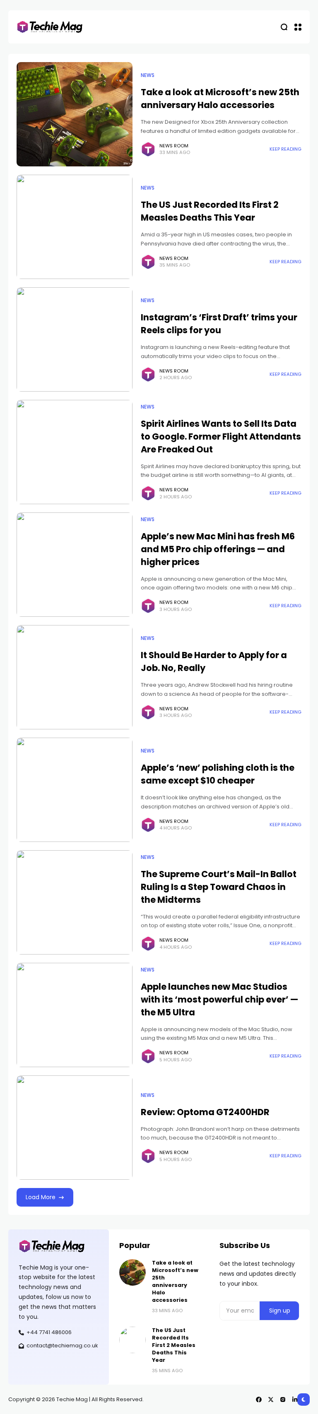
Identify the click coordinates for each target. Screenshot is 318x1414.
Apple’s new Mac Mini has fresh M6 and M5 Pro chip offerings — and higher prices (218, 549)
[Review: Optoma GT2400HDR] (74, 1127)
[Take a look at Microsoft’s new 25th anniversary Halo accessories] (74, 114)
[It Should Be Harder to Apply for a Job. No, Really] (74, 677)
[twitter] (271, 1399)
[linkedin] (295, 1399)
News (147, 75)
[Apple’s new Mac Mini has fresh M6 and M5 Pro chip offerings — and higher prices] (74, 564)
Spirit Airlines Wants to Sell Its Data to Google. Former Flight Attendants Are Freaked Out (221, 436)
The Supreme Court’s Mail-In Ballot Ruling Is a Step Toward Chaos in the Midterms (218, 887)
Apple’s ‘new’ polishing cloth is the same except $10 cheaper (217, 774)
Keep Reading (285, 149)
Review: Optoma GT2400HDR (205, 1112)
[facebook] (259, 1399)
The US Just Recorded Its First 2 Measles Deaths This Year (210, 211)
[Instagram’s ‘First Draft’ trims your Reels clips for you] (74, 339)
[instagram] (283, 1399)
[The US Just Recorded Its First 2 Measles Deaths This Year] (74, 227)
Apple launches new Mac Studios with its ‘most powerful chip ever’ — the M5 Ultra (219, 999)
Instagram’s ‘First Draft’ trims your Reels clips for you (219, 323)
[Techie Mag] (50, 27)
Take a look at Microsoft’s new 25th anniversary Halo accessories (220, 98)
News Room (173, 145)
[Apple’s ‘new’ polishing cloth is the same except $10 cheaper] (74, 790)
